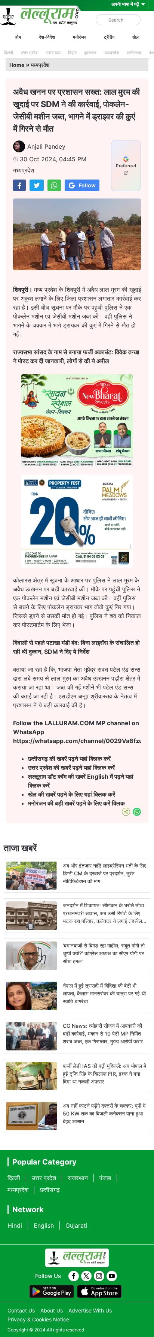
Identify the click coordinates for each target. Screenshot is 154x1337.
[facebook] (74, 1276)
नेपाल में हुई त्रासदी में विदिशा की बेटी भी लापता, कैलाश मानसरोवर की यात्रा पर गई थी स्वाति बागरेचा (104, 993)
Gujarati (76, 1225)
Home (16, 65)
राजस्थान (78, 1178)
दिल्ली (8, 52)
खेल (135, 37)
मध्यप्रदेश (111, 52)
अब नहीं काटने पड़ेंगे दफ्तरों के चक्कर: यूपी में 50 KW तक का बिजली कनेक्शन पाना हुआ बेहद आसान (104, 1113)
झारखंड (90, 52)
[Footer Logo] (77, 1258)
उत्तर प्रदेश (29, 52)
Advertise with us (90, 1310)
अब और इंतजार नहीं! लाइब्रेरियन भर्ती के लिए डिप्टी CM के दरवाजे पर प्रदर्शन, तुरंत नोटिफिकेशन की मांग (104, 873)
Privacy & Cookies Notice (38, 1319)
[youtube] (112, 1276)
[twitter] (86, 1276)
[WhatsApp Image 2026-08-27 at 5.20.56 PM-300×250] (77, 565)
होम (18, 37)
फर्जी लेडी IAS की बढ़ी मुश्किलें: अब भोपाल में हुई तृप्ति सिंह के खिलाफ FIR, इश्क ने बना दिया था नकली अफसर (104, 1074)
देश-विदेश (47, 37)
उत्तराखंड (53, 52)
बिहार (72, 52)
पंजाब (105, 1178)
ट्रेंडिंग (109, 37)
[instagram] (99, 1276)
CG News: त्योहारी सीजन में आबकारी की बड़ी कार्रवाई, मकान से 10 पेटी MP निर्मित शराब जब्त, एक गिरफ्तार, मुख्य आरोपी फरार (103, 1033)
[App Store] (99, 1291)
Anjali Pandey (46, 146)
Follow (87, 185)
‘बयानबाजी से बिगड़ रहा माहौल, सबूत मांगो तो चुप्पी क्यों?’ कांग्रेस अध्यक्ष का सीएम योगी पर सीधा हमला (104, 953)
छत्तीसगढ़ (134, 52)
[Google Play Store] (51, 1291)
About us (51, 1310)
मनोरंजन (79, 37)
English (44, 1225)
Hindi (14, 1225)
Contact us (21, 1310)
